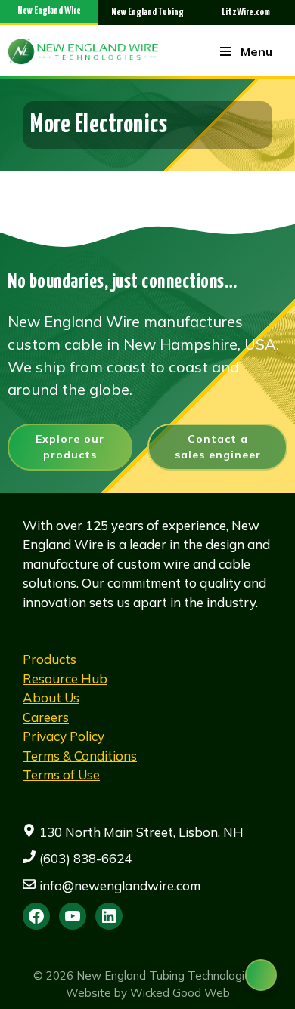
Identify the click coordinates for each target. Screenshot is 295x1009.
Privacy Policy (63, 736)
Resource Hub (65, 679)
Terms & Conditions (80, 756)
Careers (46, 717)
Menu (256, 51)
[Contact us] (261, 975)
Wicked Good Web (180, 993)
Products (49, 659)
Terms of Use (61, 774)
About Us (51, 697)
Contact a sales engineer (218, 446)
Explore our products (70, 446)
